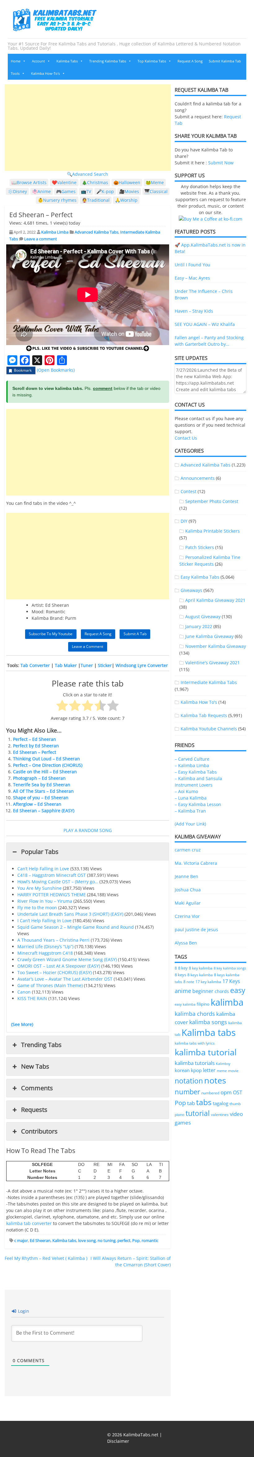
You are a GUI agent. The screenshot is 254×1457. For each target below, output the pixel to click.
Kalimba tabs (64, 1240)
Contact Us (186, 438)
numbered (210, 1092)
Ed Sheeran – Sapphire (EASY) (43, 810)
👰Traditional (96, 200)
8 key (183, 968)
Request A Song (190, 61)
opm (226, 1092)
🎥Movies (129, 191)
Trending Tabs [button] (41, 1045)
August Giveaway (203, 616)
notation (189, 1081)
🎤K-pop (105, 191)
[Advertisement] (88, 127)
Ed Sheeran (40, 1240)
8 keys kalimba (200, 975)
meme (222, 1071)
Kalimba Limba (54, 232)
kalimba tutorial (206, 1052)
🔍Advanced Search (87, 174)
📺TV (86, 191)
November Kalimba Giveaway (215, 646)
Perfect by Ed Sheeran (36, 746)
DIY (184, 521)
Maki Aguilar (188, 903)
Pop (136, 1240)
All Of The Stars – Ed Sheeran (43, 791)
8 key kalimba (200, 968)
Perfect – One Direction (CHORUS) (47, 765)
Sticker (105, 665)
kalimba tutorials (195, 1062)
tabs (204, 1102)
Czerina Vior (187, 916)
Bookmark (23, 370)
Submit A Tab (135, 633)
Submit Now (221, 163)
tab (191, 1103)
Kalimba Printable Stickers (212, 531)
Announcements (198, 478)
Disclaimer (118, 1441)
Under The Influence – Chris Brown (204, 294)
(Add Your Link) (190, 824)
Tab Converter (35, 665)
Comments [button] (37, 1088)
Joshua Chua (188, 890)
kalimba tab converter (29, 1223)
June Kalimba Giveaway (209, 636)
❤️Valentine (64, 182)
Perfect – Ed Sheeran (34, 739)
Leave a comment (40, 239)
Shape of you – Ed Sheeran (40, 797)
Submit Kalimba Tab (225, 61)
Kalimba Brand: (48, 618)
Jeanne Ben (186, 876)
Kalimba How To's (199, 702)
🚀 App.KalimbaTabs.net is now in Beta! (210, 248)
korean (182, 1070)
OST (237, 1092)
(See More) (22, 1024)
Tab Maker (66, 665)
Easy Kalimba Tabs (200, 577)
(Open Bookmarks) (56, 370)
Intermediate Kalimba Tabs (209, 682)
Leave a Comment (87, 646)
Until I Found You (192, 265)
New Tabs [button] (35, 1066)
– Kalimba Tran (190, 811)
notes (215, 1080)
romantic (150, 1240)
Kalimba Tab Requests (204, 715)
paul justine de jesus (196, 929)
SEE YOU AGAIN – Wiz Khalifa (205, 324)
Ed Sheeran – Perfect (34, 752)
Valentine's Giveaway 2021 (212, 662)
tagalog (220, 1103)
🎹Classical (156, 191)
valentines (220, 1114)
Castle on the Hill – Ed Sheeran (45, 772)
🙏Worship (126, 200)
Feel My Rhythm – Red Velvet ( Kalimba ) (46, 1258)
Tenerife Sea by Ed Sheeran (41, 785)
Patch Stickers (199, 547)
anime (183, 991)
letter (209, 1070)
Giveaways (191, 590)
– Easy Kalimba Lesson (198, 804)
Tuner (87, 665)
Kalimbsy (223, 1063)
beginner (202, 991)
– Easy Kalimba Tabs (196, 772)
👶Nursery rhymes (57, 200)
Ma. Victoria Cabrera (196, 863)
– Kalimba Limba (192, 765)
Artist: (38, 605)
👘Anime (41, 191)
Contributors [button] (39, 1131)
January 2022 (198, 626)
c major (21, 1240)
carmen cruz (188, 850)
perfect (123, 1240)
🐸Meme (155, 182)
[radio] (62, 706)
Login (23, 1311)
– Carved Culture (192, 759)
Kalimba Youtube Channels (209, 729)
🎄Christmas (95, 182)
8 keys (180, 975)
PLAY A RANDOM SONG (88, 830)
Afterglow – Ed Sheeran (37, 804)
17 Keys (231, 981)
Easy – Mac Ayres (192, 278)
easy (237, 990)
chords (222, 991)
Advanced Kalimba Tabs (96, 232)
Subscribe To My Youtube (50, 633)
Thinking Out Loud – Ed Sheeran (46, 759)
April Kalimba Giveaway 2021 (215, 600)
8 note (188, 981)
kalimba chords (195, 1013)
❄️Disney (17, 191)
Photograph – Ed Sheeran (39, 778)
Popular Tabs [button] (40, 851)
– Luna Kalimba (191, 798)
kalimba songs (208, 1022)
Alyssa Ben (186, 943)
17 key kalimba (208, 981)
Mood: (38, 611)
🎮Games (66, 191)
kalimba (227, 1002)
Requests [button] (34, 1109)
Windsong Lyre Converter (142, 665)
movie (233, 1070)
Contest (188, 491)
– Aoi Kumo (186, 791)
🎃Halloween (126, 182)
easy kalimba (185, 1004)
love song (87, 1240)
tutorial (198, 1113)
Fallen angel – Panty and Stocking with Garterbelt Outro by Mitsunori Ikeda (209, 341)
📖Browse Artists (28, 182)
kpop (196, 1070)
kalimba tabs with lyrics (195, 1043)
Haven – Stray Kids (194, 311)
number (187, 1091)
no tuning (107, 1240)
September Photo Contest (211, 501)
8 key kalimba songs (230, 968)
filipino (203, 1004)
